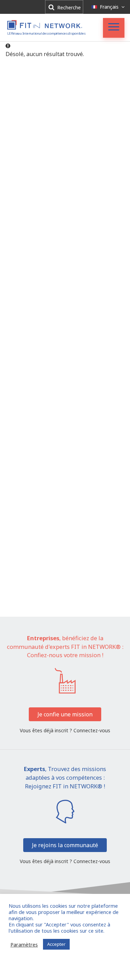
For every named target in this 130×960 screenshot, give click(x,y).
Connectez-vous (91, 730)
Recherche (68, 7)
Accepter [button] (56, 944)
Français (109, 6)
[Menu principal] (113, 28)
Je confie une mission (65, 714)
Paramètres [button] (24, 944)
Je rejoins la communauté (65, 845)
